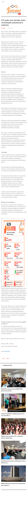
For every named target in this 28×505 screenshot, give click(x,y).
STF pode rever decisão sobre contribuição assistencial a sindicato (13, 22)
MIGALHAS (7, 351)
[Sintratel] (14, 10)
